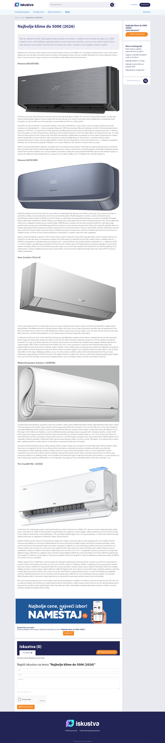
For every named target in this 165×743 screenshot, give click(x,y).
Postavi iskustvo (27, 707)
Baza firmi (146, 12)
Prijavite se (68, 633)
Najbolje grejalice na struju (135, 61)
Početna (17, 17)
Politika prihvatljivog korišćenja (90, 731)
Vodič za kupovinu (54, 12)
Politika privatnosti (71, 731)
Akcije (67, 12)
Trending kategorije (22, 12)
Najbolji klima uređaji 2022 (135, 70)
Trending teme (38, 12)
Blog (22, 17)
